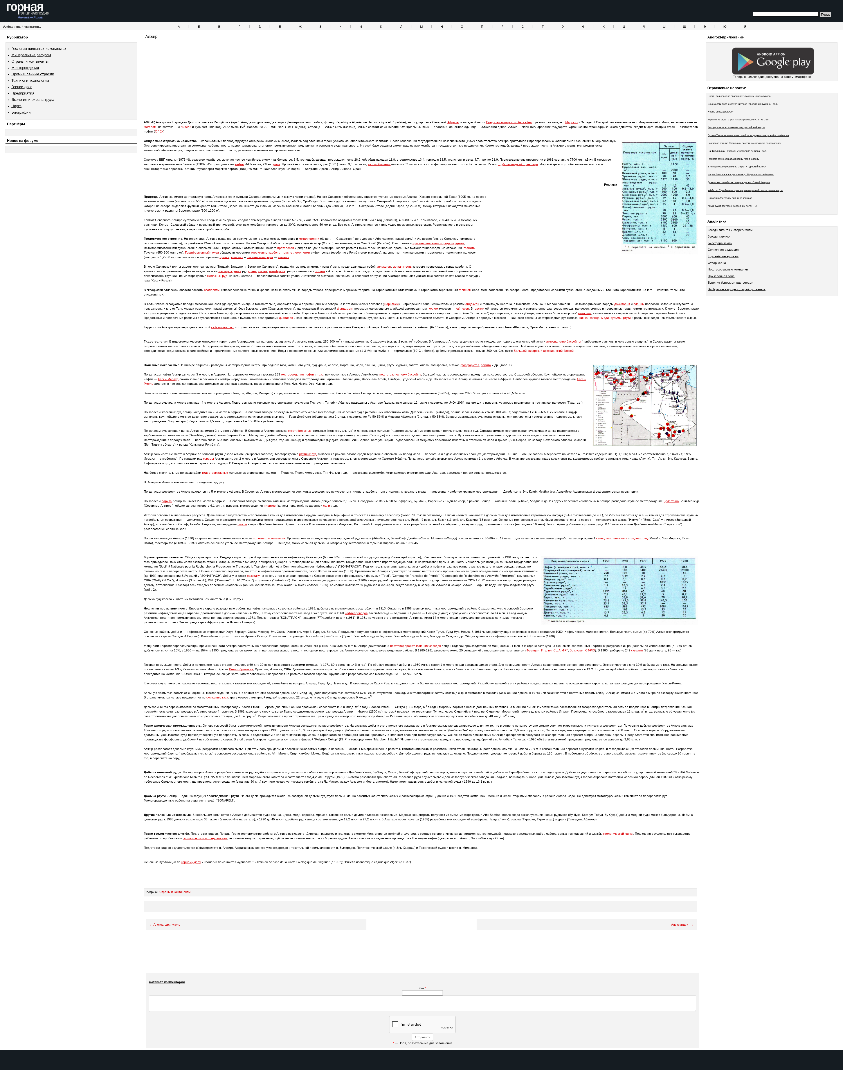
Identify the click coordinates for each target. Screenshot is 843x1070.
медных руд (639, 538)
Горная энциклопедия (28, 11)
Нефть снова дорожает (721, 111)
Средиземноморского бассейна (509, 122)
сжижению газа (217, 697)
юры (270, 257)
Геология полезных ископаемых (38, 49)
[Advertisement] (421, 88)
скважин (637, 650)
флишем (465, 290)
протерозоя (285, 248)
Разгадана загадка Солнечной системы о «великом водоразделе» (744, 143)
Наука (16, 106)
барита (486, 365)
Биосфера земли (720, 243)
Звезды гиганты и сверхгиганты (730, 230)
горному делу (191, 862)
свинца (594, 317)
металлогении (309, 238)
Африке (453, 122)
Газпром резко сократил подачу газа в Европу (733, 159)
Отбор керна (717, 263)
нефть (239, 164)
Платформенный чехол (202, 252)
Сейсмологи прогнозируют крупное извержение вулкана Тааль (743, 104)
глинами (237, 257)
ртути (627, 317)
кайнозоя (462, 308)
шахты (242, 524)
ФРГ (565, 650)
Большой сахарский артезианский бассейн (544, 350)
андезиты (472, 304)
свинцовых (604, 538)
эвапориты (212, 290)
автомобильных (379, 164)
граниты (469, 248)
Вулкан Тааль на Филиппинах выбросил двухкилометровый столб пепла (748, 135)
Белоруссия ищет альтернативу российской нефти (736, 127)
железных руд (217, 275)
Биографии (21, 112)
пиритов (270, 505)
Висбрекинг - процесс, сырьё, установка (737, 289)
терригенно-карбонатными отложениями (280, 252)
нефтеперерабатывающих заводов (415, 645)
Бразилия (577, 650)
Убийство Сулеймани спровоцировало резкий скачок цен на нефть (745, 190)
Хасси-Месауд (168, 379)
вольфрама (277, 271)
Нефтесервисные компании (728, 269)
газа (320, 374)
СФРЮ (590, 650)
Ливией (186, 127)
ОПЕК (159, 131)
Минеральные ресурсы (31, 55)
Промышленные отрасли (32, 74)
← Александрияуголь (165, 924)
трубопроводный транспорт (518, 164)
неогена (283, 257)
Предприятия (22, 93)
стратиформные (300, 430)
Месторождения (25, 68)
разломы (584, 313)
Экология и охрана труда (32, 100)
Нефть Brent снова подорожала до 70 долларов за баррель (741, 174)
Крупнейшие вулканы (723, 256)
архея (459, 243)
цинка (583, 317)
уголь (276, 164)
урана (252, 271)
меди (605, 317)
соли (326, 505)
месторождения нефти (297, 374)
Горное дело (21, 87)
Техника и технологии (30, 80)
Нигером (150, 127)
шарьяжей (391, 304)
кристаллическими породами (433, 243)
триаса (224, 257)
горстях (479, 308)
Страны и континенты (30, 61)
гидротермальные (215, 472)
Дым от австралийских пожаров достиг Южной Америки (739, 182)
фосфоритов (470, 365)
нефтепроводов (356, 613)
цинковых (620, 538)
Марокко (571, 122)
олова (262, 271)
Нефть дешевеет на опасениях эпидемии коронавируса (739, 96)
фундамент (345, 308)
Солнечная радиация (723, 249)
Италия (546, 650)
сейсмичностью (222, 327)
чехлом (433, 308)
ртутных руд (308, 454)
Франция (532, 650)
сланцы (639, 304)
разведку (253, 575)
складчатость (402, 266)
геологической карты (618, 833)
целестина (671, 501)
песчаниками (256, 257)
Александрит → (682, 924)
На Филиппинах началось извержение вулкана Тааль (737, 151)
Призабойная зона (721, 276)
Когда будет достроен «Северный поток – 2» (732, 206)
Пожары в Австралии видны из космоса (730, 198)
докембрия (622, 304)
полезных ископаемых (269, 538)
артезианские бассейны (563, 341)
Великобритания (241, 669)
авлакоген (383, 266)
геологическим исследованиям (205, 838)
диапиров (286, 317)
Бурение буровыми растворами (730, 282)
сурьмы (616, 317)
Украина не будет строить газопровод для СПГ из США (738, 119)
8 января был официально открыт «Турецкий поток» (737, 166)
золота (320, 271)
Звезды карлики (719, 236)
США (556, 650)
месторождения (229, 271)
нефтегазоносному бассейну (400, 374)
